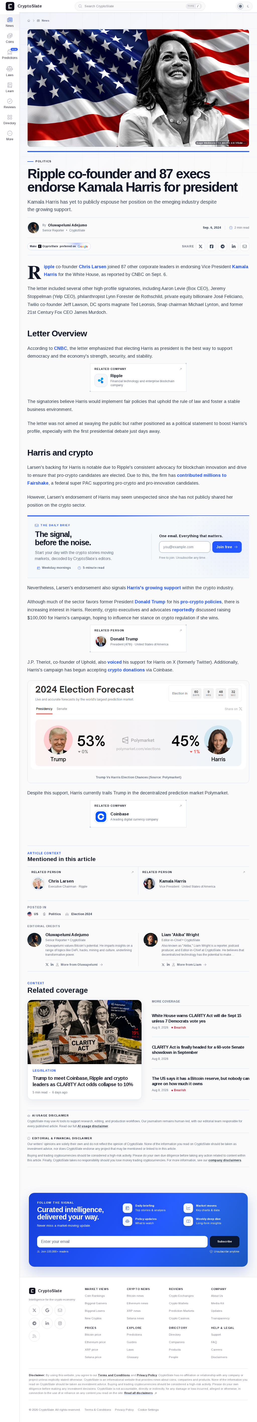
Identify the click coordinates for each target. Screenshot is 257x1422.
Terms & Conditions (98, 1409)
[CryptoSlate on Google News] (47, 1310)
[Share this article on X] (200, 246)
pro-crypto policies (201, 601)
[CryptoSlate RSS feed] (34, 1336)
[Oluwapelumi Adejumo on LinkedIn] (52, 964)
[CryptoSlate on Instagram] (60, 1323)
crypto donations (126, 669)
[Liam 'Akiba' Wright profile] (151, 940)
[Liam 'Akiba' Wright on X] (163, 964)
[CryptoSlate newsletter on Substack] (60, 1310)
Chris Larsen (92, 266)
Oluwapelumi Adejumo (67, 225)
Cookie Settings (148, 1409)
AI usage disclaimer (93, 1126)
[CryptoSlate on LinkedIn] (47, 1323)
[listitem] (32, 914)
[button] (9, 136)
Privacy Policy (147, 1375)
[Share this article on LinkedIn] (233, 246)
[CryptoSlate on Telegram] (34, 1323)
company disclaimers (224, 1160)
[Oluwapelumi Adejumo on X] (47, 964)
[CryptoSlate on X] (34, 1310)
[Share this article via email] (244, 246)
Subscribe (224, 1241)
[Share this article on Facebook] (211, 246)
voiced (114, 662)
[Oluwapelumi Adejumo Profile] (33, 228)
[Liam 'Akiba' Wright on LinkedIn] (168, 964)
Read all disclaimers (138, 1392)
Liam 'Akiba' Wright (180, 935)
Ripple (49, 266)
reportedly (183, 609)
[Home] (29, 21)
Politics (43, 161)
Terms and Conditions (114, 1375)
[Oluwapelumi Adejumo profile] (34, 940)
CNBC (60, 348)
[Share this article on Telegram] (222, 246)
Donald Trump (150, 601)
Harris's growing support (154, 587)
